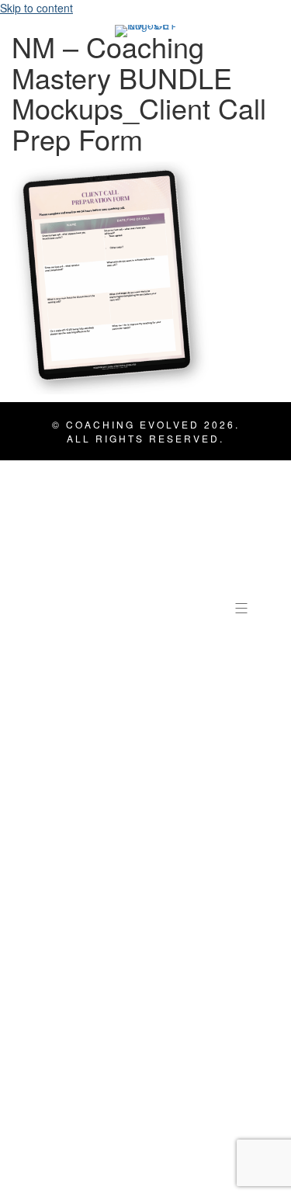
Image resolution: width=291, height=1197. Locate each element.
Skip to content (36, 8)
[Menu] (242, 607)
